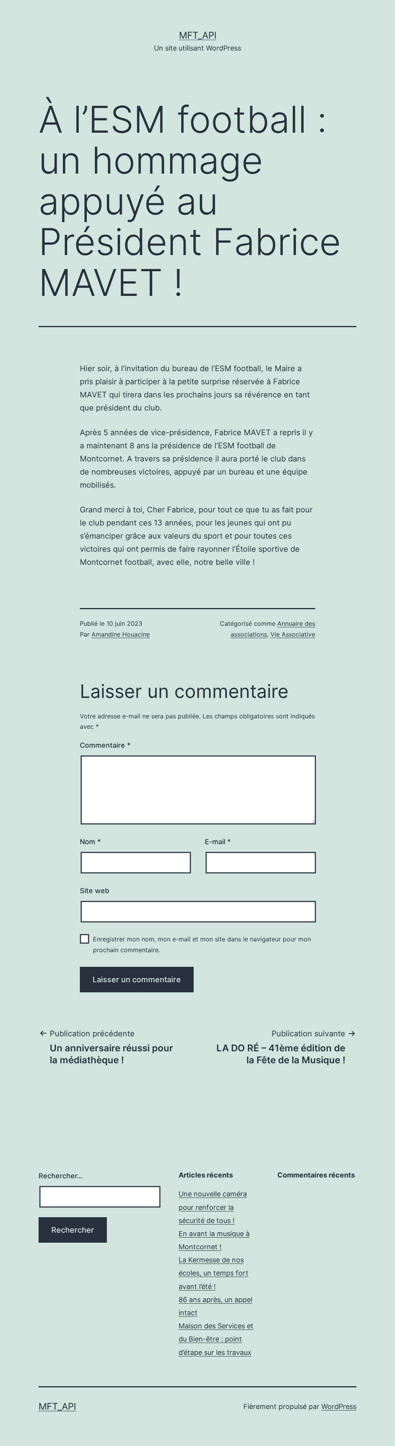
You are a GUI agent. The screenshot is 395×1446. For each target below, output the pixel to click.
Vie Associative (292, 634)
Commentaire (105, 745)
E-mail (218, 842)
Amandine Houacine (120, 634)
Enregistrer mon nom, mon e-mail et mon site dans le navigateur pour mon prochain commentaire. (202, 944)
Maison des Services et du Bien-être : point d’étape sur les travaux (216, 1339)
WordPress (338, 1406)
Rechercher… (61, 1176)
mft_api (197, 35)
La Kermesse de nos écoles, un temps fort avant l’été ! (213, 1273)
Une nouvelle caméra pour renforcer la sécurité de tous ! (213, 1207)
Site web (94, 891)
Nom (90, 842)
